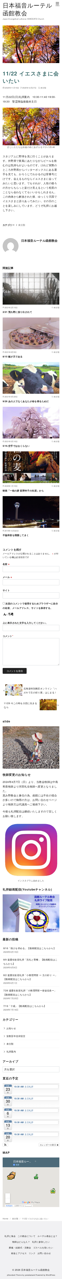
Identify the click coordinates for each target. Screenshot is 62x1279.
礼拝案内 (11, 1051)
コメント (8, 636)
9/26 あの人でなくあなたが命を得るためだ (26, 401)
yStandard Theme (14, 1275)
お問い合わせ (44, 1253)
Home (6, 1218)
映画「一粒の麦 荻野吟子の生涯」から (23, 490)
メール (7, 577)
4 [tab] (35, 760)
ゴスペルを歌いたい (43, 1247)
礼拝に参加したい (41, 1241)
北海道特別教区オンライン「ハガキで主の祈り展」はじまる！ (40, 690)
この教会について (26, 1236)
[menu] (57, 4)
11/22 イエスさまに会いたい (35, 1218)
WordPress (50, 1275)
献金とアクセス (19, 1253)
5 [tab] (40, 760)
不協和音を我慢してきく (16, 535)
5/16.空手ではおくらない (16, 445)
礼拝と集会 (10, 1236)
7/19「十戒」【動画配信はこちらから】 (24, 1006)
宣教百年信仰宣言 (15, 1036)
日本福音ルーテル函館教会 (27, 9)
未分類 (43, 87)
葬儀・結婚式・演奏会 (20, 1247)
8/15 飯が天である (12, 356)
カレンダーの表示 (48, 1144)
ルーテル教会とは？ (48, 1236)
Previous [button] (46, 762)
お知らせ (11, 1028)
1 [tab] (22, 760)
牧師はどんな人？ (21, 1241)
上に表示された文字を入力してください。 (25, 622)
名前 (6, 564)
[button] (5, 1144)
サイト (6, 590)
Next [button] (52, 762)
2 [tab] (26, 760)
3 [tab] (31, 760)
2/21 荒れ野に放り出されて (17, 312)
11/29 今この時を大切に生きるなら (20, 705)
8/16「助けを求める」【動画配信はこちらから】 (29, 948)
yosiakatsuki (30, 1275)
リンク (32, 1253)
